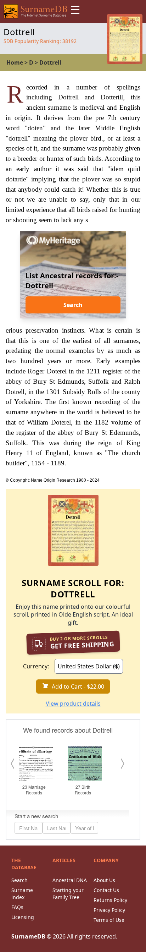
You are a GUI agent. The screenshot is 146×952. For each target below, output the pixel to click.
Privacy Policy (109, 910)
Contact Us (106, 890)
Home (14, 62)
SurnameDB (28, 936)
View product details (73, 703)
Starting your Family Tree (68, 894)
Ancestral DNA (69, 880)
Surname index (22, 894)
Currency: (36, 666)
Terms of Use (109, 920)
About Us (104, 880)
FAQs (17, 907)
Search (73, 305)
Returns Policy (110, 900)
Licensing (22, 917)
